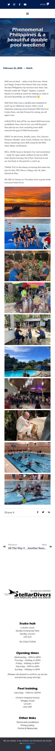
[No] (51, 744)
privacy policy (29, 743)
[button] (27, 13)
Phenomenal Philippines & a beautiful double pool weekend (27, 37)
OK (28, 747)
